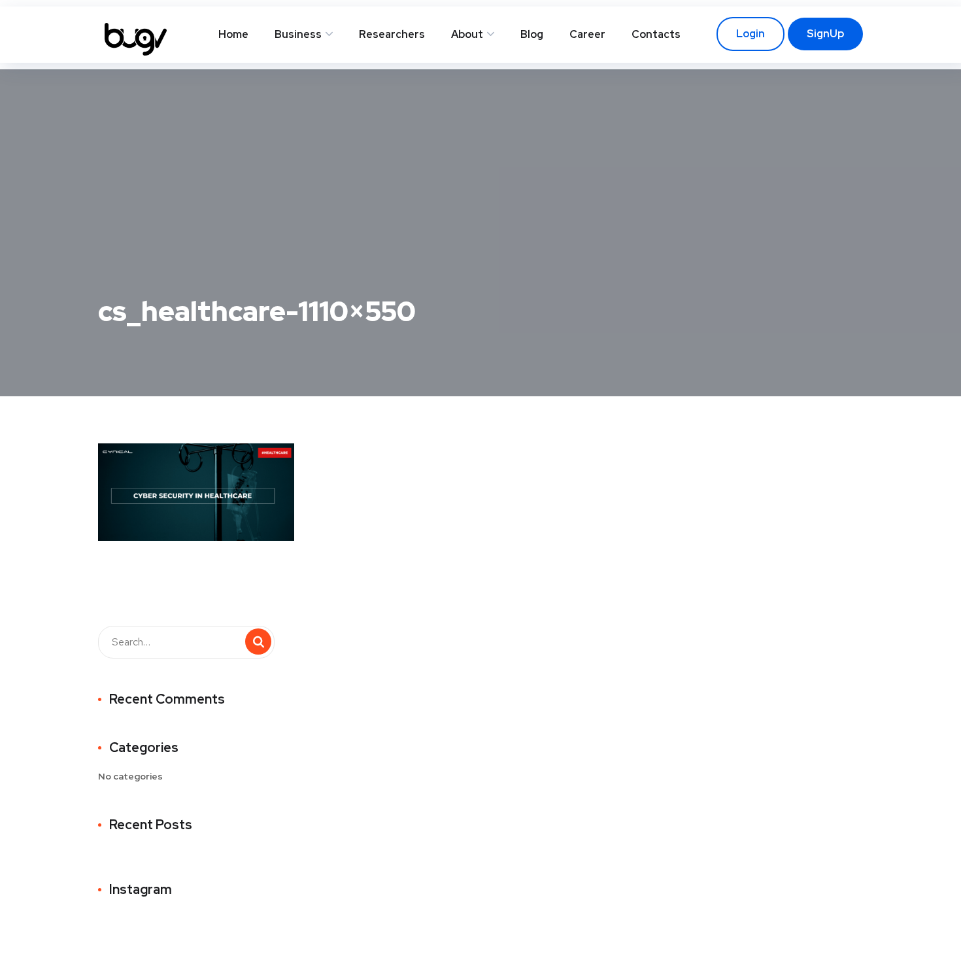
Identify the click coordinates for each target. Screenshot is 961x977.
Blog (531, 34)
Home (233, 34)
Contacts (656, 34)
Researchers (392, 34)
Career (587, 34)
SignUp (825, 34)
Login (750, 34)
